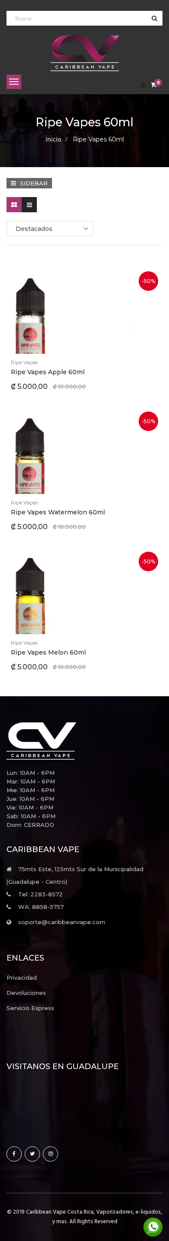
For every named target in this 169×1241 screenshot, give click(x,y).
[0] (153, 85)
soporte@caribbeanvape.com (61, 921)
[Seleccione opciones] (63, 310)
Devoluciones (26, 992)
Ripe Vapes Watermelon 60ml (58, 512)
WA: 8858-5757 (41, 906)
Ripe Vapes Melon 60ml (48, 652)
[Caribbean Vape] (84, 741)
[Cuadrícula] (14, 204)
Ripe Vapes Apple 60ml (47, 372)
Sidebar (33, 183)
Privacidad (21, 977)
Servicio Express (30, 1007)
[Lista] (29, 204)
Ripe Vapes (24, 362)
